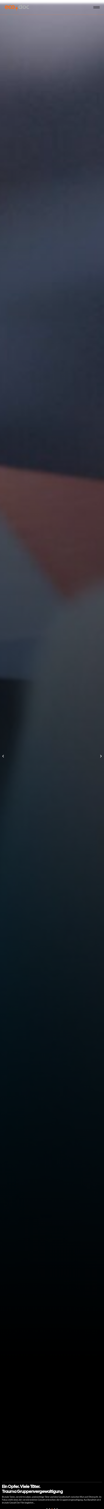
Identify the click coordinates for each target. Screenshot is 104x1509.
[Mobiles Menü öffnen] (96, 7)
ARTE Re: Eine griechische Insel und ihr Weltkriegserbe (51, 1491)
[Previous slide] (3, 756)
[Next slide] (101, 756)
